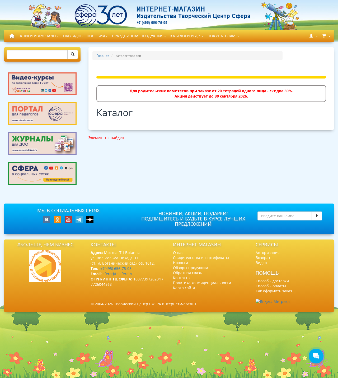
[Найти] (72, 54)
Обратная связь (187, 272)
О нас (178, 252)
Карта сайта (184, 287)
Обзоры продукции (190, 267)
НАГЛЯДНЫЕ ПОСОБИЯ (84, 35)
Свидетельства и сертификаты (201, 257)
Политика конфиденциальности (202, 282)
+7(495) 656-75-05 (116, 268)
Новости (180, 262)
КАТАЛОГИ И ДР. (185, 35)
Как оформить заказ (274, 290)
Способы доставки (272, 280)
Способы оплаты (271, 285)
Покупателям (222, 35)
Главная (102, 55)
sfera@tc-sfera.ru (118, 273)
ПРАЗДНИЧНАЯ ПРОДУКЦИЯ (137, 35)
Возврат (263, 257)
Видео (261, 262)
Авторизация (268, 252)
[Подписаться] (317, 215)
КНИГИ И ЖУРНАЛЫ (38, 35)
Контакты (181, 277)
